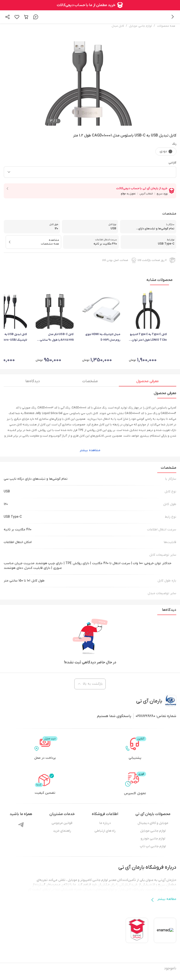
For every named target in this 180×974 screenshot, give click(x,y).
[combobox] (90, 172)
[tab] (147, 382)
